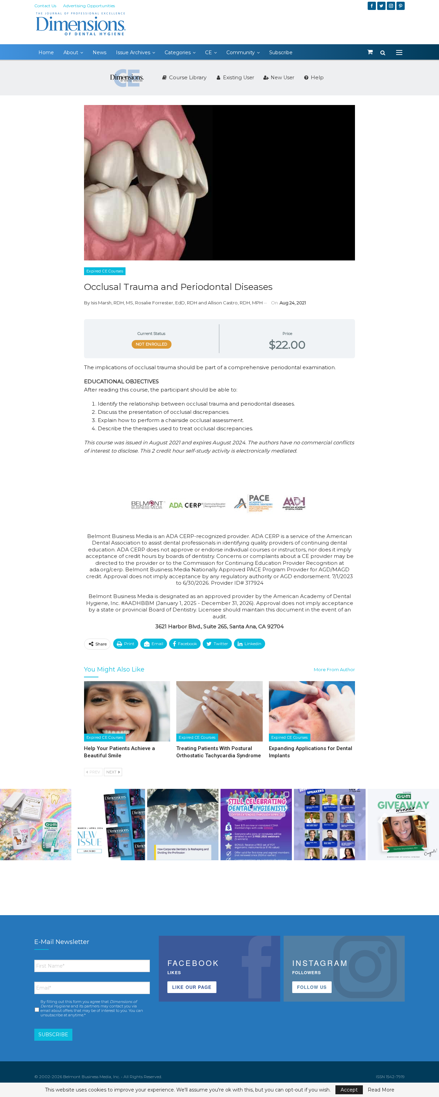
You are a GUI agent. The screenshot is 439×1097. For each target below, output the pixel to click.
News (99, 52)
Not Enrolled (151, 344)
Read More (381, 1089)
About (70, 52)
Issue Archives (133, 52)
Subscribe (281, 52)
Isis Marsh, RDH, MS (112, 302)
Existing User (238, 77)
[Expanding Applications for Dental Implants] (312, 711)
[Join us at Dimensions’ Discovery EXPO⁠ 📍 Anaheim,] (329, 824)
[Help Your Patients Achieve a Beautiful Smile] (127, 711)
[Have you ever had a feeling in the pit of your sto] (109, 824)
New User (281, 77)
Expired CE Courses (104, 271)
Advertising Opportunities (89, 5)
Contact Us (45, 5)
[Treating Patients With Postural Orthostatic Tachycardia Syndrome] (219, 711)
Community (240, 52)
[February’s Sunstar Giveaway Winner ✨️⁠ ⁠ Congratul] (403, 824)
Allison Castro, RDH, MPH (235, 302)
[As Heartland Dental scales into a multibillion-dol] (182, 824)
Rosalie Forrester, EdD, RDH (166, 302)
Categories (178, 52)
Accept (349, 1090)
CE (208, 52)
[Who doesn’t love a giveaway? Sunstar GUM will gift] (35, 824)
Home (46, 52)
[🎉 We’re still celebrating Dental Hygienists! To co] (256, 824)
